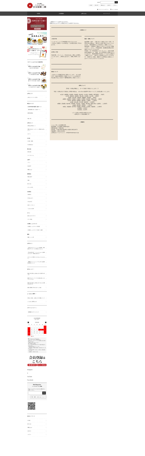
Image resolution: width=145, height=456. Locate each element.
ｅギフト (115, 5)
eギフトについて (31, 307)
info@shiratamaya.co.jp (72, 132)
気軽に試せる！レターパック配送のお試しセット (36, 130)
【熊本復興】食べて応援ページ (34, 109)
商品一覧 (29, 118)
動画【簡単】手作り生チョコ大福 (34, 287)
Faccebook (30, 380)
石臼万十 (109, 5)
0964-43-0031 (61, 131)
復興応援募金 (30, 113)
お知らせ (29, 243)
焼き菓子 (29, 166)
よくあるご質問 (31, 293)
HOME (38, 13)
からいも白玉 (30, 187)
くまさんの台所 (31, 208)
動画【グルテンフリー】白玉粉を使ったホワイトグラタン (36, 279)
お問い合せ (83, 13)
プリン (29, 162)
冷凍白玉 (29, 194)
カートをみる (115, 9)
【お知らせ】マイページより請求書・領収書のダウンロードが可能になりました (36, 248)
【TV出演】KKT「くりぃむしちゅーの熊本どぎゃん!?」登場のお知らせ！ (36, 253)
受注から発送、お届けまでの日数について (36, 298)
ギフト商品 (30, 219)
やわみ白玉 (30, 201)
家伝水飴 (29, 151)
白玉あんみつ (30, 198)
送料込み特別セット (32, 125)
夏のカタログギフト (32, 215)
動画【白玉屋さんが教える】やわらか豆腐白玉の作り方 (36, 283)
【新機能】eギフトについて (33, 312)
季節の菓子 (30, 176)
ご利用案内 (61, 13)
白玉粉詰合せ (30, 144)
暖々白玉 (96, 5)
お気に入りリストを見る (33, 97)
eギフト (29, 133)
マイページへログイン (104, 9)
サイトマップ (106, 13)
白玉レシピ (30, 269)
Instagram (29, 369)
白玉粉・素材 (30, 141)
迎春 (28, 180)
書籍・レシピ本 (31, 237)
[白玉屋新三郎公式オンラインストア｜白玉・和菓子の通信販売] (36, 8)
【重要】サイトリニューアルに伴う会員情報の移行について (36, 262)
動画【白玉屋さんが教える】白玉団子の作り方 (36, 274)
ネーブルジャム (31, 155)
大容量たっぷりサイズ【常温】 (34, 226)
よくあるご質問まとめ (32, 301)
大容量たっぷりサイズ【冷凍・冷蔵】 (35, 230)
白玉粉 (91, 5)
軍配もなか (103, 5)
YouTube (29, 376)
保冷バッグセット (31, 205)
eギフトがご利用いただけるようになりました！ (36, 258)
